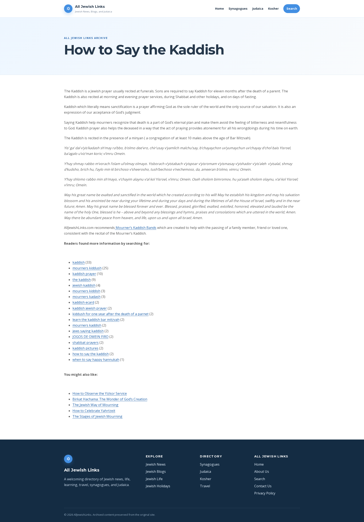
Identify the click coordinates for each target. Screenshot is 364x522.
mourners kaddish (86, 325)
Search (291, 9)
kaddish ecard (83, 302)
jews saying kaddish (88, 331)
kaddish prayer (84, 273)
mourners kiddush (87, 268)
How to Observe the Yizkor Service (99, 393)
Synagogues (238, 9)
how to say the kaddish (90, 354)
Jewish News (156, 464)
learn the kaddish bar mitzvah (95, 319)
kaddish (78, 262)
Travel (205, 486)
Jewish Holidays (158, 486)
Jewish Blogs (156, 471)
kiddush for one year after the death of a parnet (110, 314)
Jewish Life (154, 479)
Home (219, 9)
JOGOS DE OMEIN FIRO (90, 336)
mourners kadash (86, 296)
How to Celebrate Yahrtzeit (93, 410)
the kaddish (81, 279)
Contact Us (263, 486)
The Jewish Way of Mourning (95, 404)
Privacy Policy (264, 493)
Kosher (273, 9)
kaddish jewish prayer (89, 308)
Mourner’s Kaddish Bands (135, 227)
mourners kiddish (86, 291)
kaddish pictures (85, 348)
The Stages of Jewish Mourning (97, 416)
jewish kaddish (83, 285)
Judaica (257, 9)
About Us (261, 471)
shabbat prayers (85, 342)
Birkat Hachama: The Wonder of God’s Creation (109, 399)
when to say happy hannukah (95, 359)
